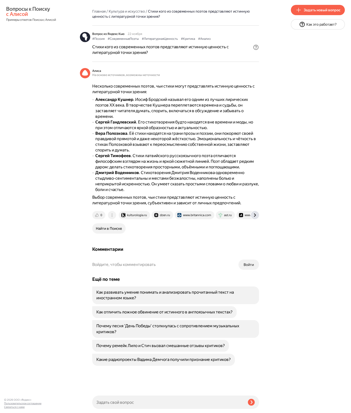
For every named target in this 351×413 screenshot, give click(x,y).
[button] (256, 47)
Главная (99, 11)
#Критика (188, 39)
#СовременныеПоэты (123, 39)
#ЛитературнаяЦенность (160, 39)
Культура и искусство (127, 11)
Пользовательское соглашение (22, 403)
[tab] (99, 215)
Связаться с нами (14, 407)
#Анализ (204, 39)
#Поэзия (98, 39)
